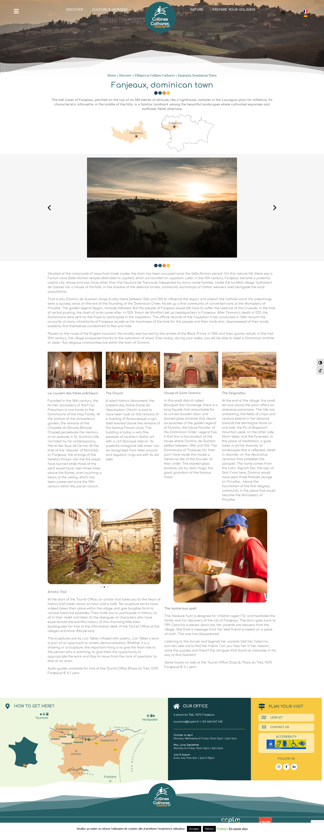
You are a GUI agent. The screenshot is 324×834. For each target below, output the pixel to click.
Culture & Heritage (110, 9)
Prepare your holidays (233, 9)
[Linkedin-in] (294, 767)
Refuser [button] (209, 828)
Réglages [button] (222, 828)
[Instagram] (278, 767)
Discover (74, 9)
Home (111, 75)
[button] (49, 207)
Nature (196, 9)
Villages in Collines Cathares (155, 75)
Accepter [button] (194, 828)
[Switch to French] (305, 11)
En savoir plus (238, 828)
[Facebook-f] (286, 767)
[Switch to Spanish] (305, 16)
